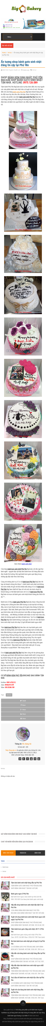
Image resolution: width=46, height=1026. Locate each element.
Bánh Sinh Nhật (8, 853)
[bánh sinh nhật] (27, 758)
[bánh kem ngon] (35, 758)
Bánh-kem (5, 867)
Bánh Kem (38, 853)
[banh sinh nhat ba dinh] (23, 758)
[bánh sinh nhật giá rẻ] (31, 758)
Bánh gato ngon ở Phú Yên (20, 894)
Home (4, 52)
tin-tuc (10, 52)
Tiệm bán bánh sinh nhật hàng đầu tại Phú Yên (26, 883)
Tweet (24, 701)
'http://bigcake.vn (11, 750)
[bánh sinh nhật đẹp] (38, 758)
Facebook (23, 853)
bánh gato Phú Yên (19, 92)
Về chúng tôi (26, 744)
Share (23, 705)
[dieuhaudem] (20, 758)
